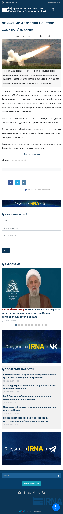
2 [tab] (19, 325)
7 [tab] (35, 325)
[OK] (24, 492)
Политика (35, 154)
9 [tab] (42, 325)
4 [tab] (25, 325)
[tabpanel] (31, 295)
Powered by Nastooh (33, 511)
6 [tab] (32, 325)
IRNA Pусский (26, 10)
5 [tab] (29, 325)
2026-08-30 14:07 (10, 321)
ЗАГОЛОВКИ (12, 264)
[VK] (29, 492)
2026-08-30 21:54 (12, 381)
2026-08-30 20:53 (12, 413)
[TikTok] (34, 492)
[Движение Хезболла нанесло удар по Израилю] (31, 54)
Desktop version (31, 484)
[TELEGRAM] (19, 492)
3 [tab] (22, 325)
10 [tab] (46, 325)
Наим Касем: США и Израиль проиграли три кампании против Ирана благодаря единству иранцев (31, 313)
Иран (25, 154)
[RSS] (44, 492)
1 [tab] (15, 325)
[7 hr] (31, 288)
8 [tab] (39, 325)
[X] (39, 492)
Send (6, 250)
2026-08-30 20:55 (12, 403)
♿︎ (56, 507)
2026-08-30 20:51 (12, 424)
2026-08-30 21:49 (12, 392)
